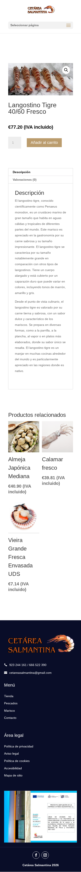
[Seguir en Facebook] (36, 855)
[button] (66, 70)
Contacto (10, 717)
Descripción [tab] (21, 172)
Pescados (10, 703)
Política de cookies (17, 761)
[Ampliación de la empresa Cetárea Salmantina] (40, 841)
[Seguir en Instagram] (45, 855)
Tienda (8, 696)
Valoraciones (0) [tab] (25, 179)
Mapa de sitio (13, 775)
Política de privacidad (18, 746)
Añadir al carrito (44, 142)
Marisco (9, 710)
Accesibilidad (13, 768)
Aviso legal (11, 753)
